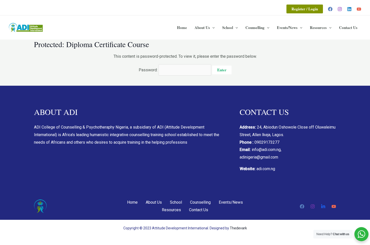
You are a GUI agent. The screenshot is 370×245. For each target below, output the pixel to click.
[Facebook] (330, 9)
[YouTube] (359, 9)
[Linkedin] (349, 9)
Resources (318, 27)
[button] (304, 9)
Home (182, 27)
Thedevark (238, 228)
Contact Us (348, 27)
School (227, 27)
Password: (149, 70)
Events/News (287, 27)
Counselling (255, 27)
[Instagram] (340, 9)
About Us (202, 27)
